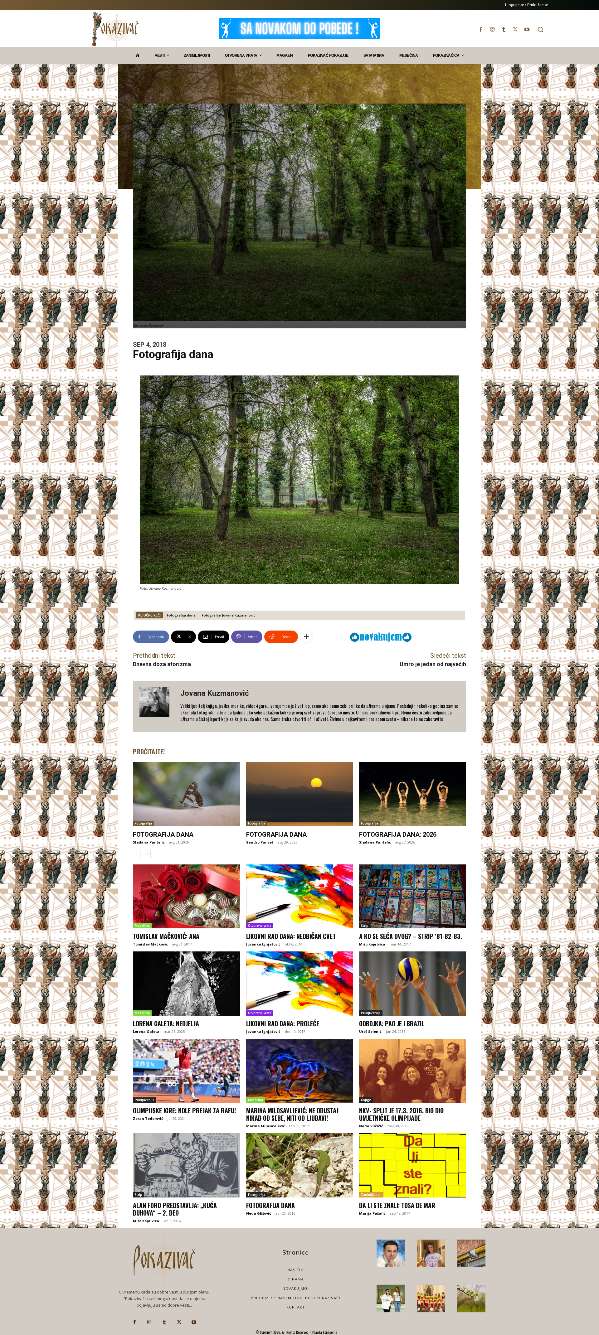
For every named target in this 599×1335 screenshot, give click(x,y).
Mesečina (142, 925)
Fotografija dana (181, 615)
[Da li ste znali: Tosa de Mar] (412, 1165)
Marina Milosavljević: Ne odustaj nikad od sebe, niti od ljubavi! (292, 1114)
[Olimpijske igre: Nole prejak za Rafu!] (186, 1071)
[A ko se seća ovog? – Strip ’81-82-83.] (412, 896)
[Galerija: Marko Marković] (471, 1298)
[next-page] (147, 854)
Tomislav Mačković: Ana (166, 936)
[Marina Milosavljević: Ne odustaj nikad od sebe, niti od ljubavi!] (299, 1071)
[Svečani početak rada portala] (431, 1298)
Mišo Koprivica (372, 944)
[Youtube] (527, 29)
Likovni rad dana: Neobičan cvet (291, 936)
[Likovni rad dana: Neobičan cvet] (299, 896)
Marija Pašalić (372, 1213)
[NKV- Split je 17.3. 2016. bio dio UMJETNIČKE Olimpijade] (412, 1071)
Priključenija (371, 1013)
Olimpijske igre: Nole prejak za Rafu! (184, 1110)
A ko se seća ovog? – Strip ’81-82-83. (410, 936)
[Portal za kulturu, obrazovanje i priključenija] (115, 29)
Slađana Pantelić (149, 842)
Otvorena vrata (259, 925)
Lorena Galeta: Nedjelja (166, 1023)
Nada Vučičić (371, 1126)
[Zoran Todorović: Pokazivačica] (471, 1254)
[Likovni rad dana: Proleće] (299, 983)
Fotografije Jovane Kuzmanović (228, 615)
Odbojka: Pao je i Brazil (391, 1023)
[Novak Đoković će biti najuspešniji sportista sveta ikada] (391, 1254)
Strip (364, 925)
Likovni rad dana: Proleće (282, 1023)
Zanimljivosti (371, 1194)
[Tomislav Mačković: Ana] (186, 896)
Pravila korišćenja (324, 1332)
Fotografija (143, 823)
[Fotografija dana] (186, 794)
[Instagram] (492, 29)
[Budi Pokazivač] (391, 1298)
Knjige (366, 1100)
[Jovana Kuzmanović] (156, 706)
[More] (306, 637)
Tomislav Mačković (150, 944)
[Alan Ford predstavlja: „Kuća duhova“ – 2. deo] (186, 1165)
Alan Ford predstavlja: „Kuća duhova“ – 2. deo (175, 1209)
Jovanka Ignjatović (263, 944)
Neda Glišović (258, 1213)
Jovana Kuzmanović (214, 693)
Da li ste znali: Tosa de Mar (397, 1205)
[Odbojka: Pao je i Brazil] (412, 983)
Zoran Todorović (148, 1118)
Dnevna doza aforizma (162, 664)
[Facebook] (480, 29)
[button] (540, 29)
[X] (515, 29)
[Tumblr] (503, 29)
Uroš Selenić (370, 1031)
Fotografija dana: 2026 (397, 834)
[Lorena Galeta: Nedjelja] (186, 983)
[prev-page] (137, 854)
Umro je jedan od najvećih (433, 664)
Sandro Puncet (259, 842)
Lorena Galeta (146, 1031)
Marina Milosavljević (265, 1126)
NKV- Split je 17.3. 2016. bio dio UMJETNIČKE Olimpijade (401, 1114)
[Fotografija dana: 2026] (412, 794)
